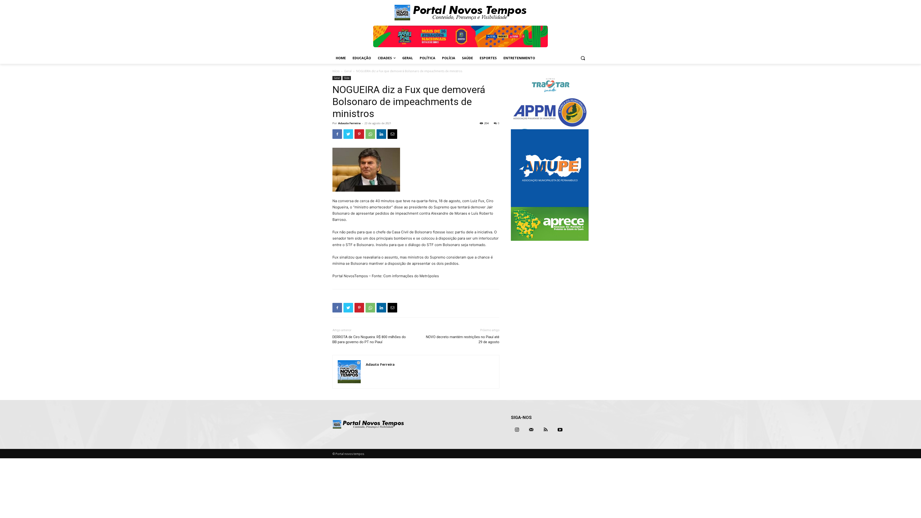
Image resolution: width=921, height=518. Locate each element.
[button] (583, 58)
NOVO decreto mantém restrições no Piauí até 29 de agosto (462, 339)
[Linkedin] (381, 134)
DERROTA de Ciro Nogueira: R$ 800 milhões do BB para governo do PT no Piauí (369, 339)
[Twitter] (348, 134)
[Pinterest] (359, 134)
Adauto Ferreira (349, 123)
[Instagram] (517, 430)
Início (336, 71)
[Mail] (531, 430)
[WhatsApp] (370, 134)
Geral (348, 71)
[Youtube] (560, 430)
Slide (346, 78)
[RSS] (546, 430)
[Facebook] (337, 134)
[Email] (392, 134)
